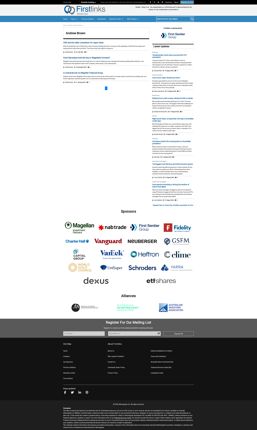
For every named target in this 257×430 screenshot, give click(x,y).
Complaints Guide (157, 373)
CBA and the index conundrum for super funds (83, 42)
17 (177, 70)
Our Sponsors (68, 362)
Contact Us (111, 362)
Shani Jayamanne (159, 91)
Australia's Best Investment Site (162, 362)
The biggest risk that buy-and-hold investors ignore (172, 164)
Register (177, 334)
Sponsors (168, 2)
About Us (111, 351)
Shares (154, 116)
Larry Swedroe (158, 200)
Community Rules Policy (116, 367)
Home (65, 19)
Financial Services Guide (122, 418)
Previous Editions (87, 19)
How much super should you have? (166, 78)
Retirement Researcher (160, 111)
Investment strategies (159, 161)
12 (179, 91)
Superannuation (157, 75)
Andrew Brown (69, 52)
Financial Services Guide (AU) (161, 367)
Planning (155, 52)
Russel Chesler (158, 134)
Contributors (101, 19)
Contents (66, 356)
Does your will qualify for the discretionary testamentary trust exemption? (120, 2)
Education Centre (69, 373)
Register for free (187, 2)
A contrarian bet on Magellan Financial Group (83, 73)
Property (155, 138)
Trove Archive (68, 378)
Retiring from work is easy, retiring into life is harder (172, 98)
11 (89, 82)
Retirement (156, 95)
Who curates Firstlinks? (116, 356)
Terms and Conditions (158, 356)
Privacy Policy (113, 373)
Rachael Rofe (158, 70)
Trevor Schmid (158, 177)
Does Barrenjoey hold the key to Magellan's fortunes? (86, 58)
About (176, 2)
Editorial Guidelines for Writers (161, 351)
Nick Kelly (156, 157)
